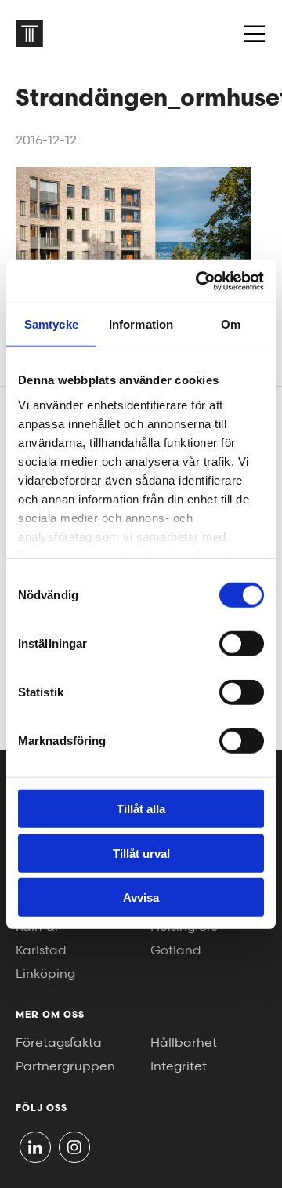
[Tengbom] (29, 33)
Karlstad (41, 950)
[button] (254, 33)
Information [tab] (141, 324)
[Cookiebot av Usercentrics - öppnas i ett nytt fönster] (199, 281)
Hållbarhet (183, 1043)
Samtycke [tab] (51, 324)
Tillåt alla (141, 809)
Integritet (178, 1066)
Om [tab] (230, 324)
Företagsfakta (59, 1043)
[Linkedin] (35, 1147)
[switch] (241, 643)
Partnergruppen (65, 1066)
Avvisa (141, 897)
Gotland (175, 950)
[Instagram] (74, 1147)
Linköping (45, 974)
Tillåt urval (141, 852)
